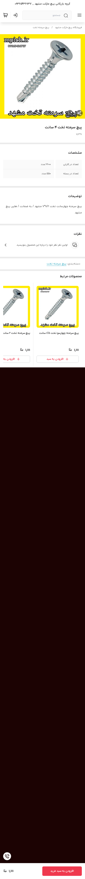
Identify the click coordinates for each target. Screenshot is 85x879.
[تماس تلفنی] (7, 856)
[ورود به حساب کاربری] (16, 15)
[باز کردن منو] (79, 15)
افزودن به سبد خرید (62, 871)
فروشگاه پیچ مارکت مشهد (68, 27)
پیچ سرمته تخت (41, 27)
